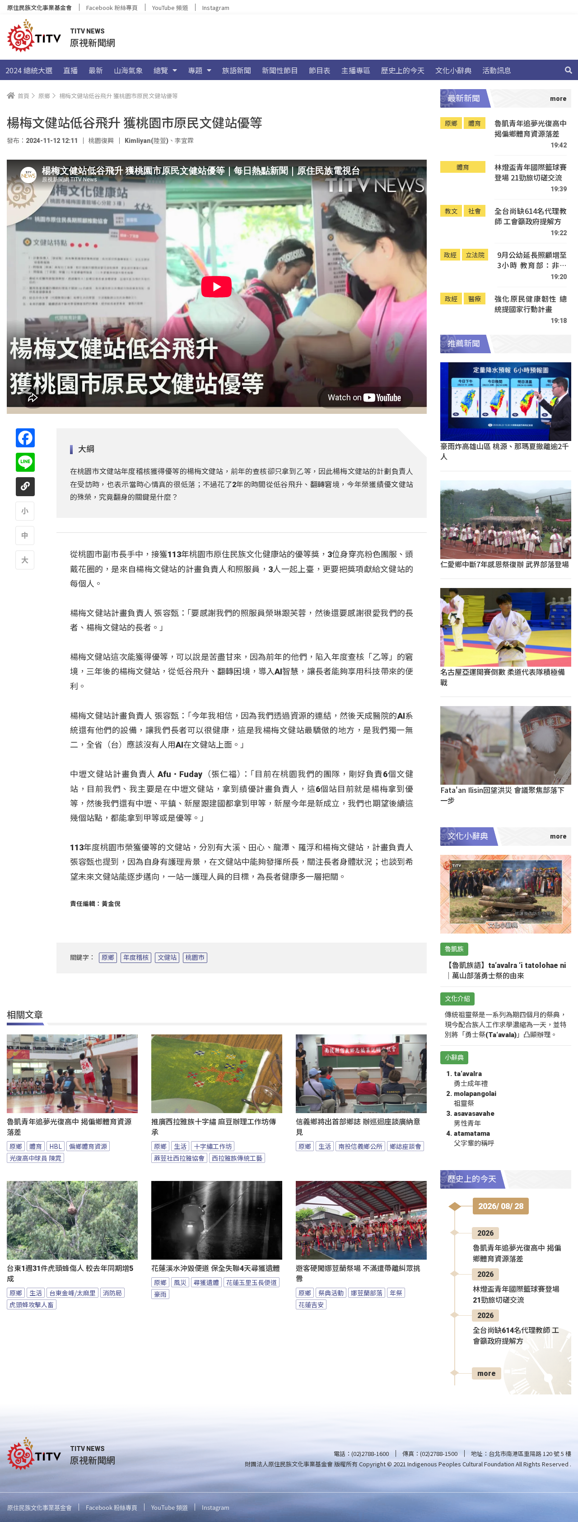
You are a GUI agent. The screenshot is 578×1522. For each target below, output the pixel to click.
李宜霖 (184, 140)
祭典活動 (331, 1292)
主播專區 (355, 70)
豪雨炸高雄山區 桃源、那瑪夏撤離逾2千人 (504, 451)
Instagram (215, 7)
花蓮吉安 (311, 1304)
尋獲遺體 (206, 1282)
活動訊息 (496, 70)
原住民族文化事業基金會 (39, 7)
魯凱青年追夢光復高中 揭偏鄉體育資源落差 (69, 1127)
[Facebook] (25, 437)
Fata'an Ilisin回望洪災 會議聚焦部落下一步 (502, 795)
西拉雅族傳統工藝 (237, 1157)
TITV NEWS (87, 31)
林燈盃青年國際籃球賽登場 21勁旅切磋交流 (530, 172)
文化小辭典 (453, 70)
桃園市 (195, 957)
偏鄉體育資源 (88, 1146)
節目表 (320, 70)
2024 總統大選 (28, 70)
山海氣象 (128, 70)
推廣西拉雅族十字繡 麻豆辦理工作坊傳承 (213, 1127)
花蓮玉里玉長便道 (251, 1282)
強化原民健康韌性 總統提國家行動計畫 (530, 304)
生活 (180, 1146)
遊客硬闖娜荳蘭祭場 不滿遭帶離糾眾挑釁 (358, 1273)
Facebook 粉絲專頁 (112, 7)
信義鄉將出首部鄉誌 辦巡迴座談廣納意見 (358, 1127)
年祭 (396, 1292)
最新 (96, 70)
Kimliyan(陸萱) (146, 140)
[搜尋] (568, 70)
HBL (55, 1146)
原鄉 (108, 957)
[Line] (25, 462)
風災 (180, 1282)
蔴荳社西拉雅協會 (179, 1157)
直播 (70, 70)
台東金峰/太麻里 (72, 1292)
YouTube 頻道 (170, 7)
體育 (35, 1146)
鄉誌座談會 (405, 1146)
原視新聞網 (92, 42)
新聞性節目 (280, 70)
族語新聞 (236, 70)
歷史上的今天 (402, 70)
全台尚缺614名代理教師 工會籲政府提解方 (530, 216)
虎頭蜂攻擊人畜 (31, 1304)
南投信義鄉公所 (360, 1146)
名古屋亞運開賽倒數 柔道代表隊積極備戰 (502, 677)
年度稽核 (136, 957)
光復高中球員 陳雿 (35, 1157)
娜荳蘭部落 (366, 1292)
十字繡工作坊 (213, 1146)
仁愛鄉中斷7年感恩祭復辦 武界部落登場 (504, 564)
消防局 (112, 1292)
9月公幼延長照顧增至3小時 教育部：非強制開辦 (532, 260)
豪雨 (160, 1294)
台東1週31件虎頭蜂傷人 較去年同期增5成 (70, 1273)
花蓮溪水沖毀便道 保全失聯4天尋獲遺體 (215, 1268)
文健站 (167, 957)
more (486, 1373)
